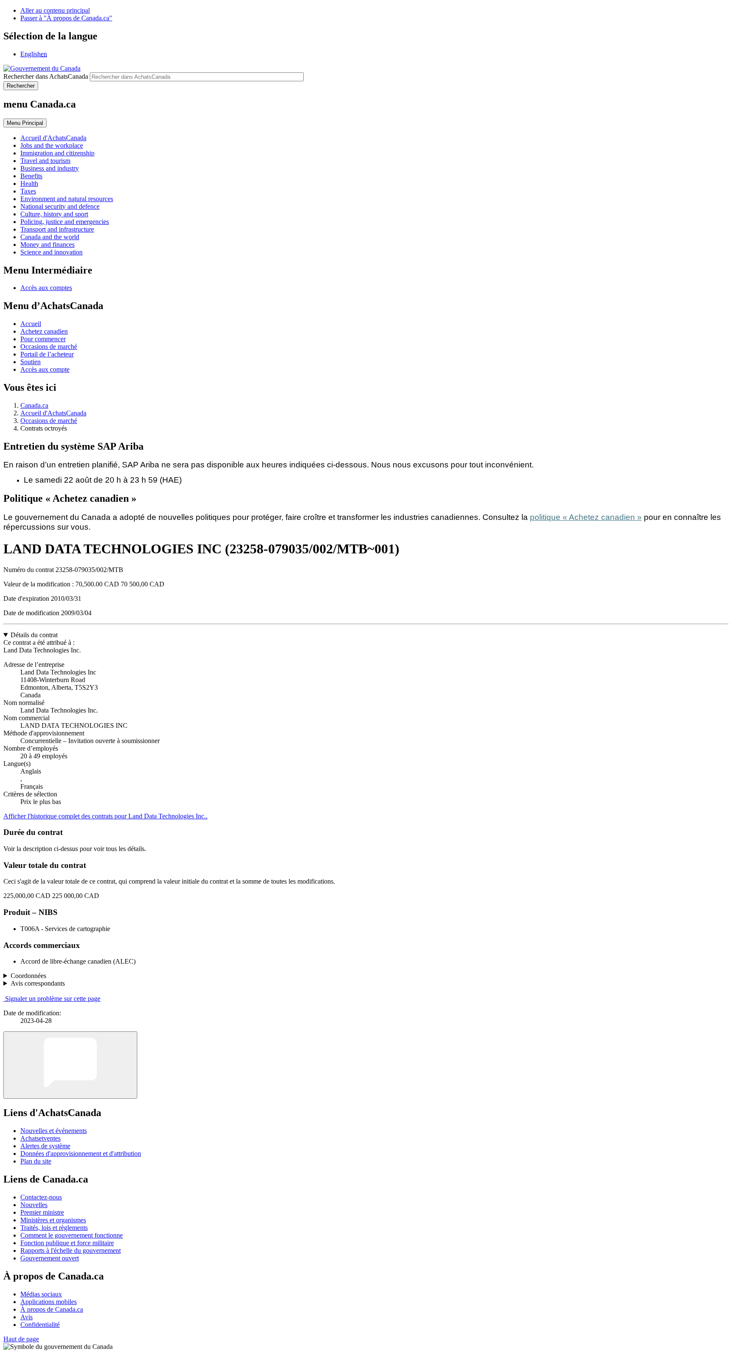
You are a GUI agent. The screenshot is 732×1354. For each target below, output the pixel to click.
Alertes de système (45, 1146)
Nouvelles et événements (53, 1130)
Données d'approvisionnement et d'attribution (80, 1153)
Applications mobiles (48, 1301)
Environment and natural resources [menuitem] (66, 198)
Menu (25, 123)
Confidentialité (40, 1324)
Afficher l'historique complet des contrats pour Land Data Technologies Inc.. (105, 816)
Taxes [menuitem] (28, 191)
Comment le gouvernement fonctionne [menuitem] (71, 1235)
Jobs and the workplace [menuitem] (51, 145)
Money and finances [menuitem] (47, 244)
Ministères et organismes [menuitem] (53, 1220)
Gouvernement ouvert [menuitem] (49, 1258)
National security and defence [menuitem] (60, 206)
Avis (26, 1317)
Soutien (30, 361)
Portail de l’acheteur (47, 354)
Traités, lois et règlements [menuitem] (54, 1227)
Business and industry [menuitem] (49, 168)
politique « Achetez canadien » (586, 517)
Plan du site (35, 1161)
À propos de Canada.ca (51, 1309)
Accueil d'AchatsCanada (53, 413)
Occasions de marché (48, 346)
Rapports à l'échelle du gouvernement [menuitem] (70, 1250)
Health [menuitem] (29, 183)
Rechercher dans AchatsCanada (45, 76)
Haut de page (21, 1339)
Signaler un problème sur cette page (52, 998)
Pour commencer (43, 339)
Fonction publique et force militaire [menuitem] (67, 1242)
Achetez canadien (44, 331)
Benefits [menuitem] (31, 176)
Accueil (30, 323)
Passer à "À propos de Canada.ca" (66, 18)
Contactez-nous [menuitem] (41, 1197)
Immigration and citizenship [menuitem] (57, 153)
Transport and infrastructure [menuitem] (57, 229)
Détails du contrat (34, 634)
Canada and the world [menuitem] (49, 236)
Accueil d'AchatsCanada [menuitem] (53, 137)
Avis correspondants (38, 983)
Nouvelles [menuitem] (33, 1204)
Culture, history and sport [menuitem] (54, 214)
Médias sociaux (41, 1294)
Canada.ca (34, 405)
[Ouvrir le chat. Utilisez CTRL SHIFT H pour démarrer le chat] (70, 1065)
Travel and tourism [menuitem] (45, 160)
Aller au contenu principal (55, 10)
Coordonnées (28, 975)
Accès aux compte (44, 369)
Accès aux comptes (46, 287)
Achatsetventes (40, 1138)
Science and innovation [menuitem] (51, 252)
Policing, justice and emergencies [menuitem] (64, 221)
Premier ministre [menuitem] (42, 1212)
